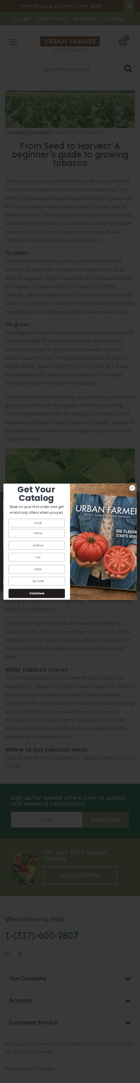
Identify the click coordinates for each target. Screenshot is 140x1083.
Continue (36, 593)
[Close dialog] (132, 488)
